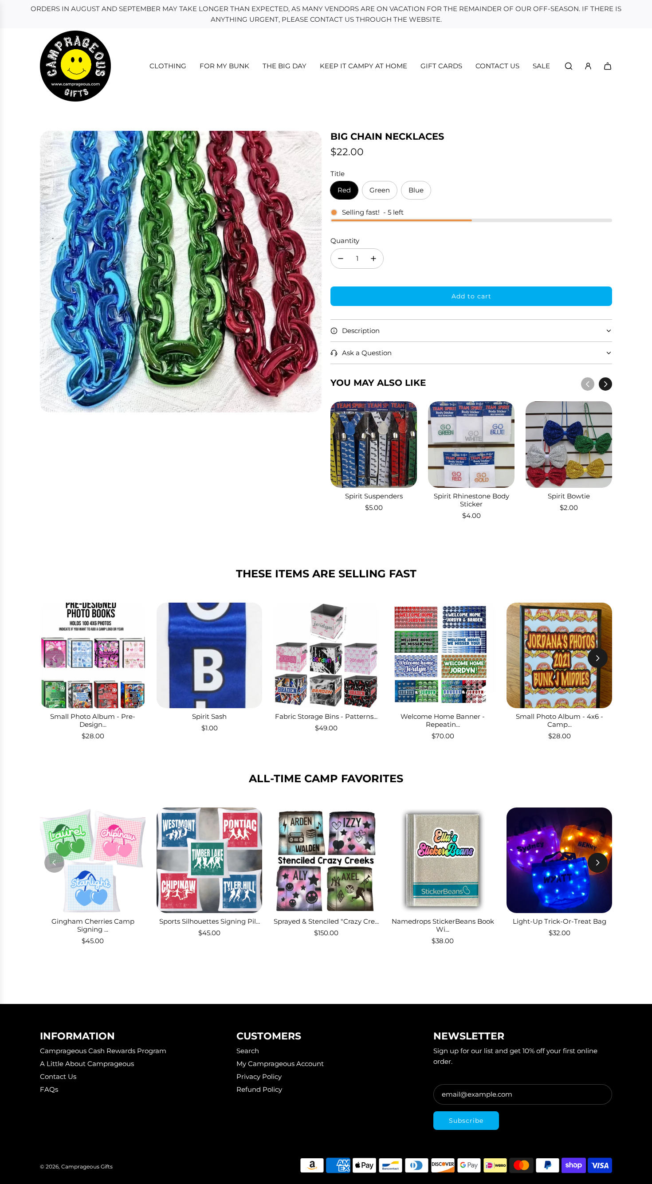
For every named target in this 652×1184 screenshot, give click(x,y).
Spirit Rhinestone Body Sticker (471, 500)
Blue (416, 190)
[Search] (568, 66)
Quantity (344, 240)
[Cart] (607, 66)
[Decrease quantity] (340, 258)
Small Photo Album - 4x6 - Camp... (559, 720)
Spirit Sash (209, 716)
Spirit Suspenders (374, 496)
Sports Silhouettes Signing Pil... (209, 921)
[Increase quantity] (373, 258)
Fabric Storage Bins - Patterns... (326, 716)
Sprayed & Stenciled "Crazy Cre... (326, 921)
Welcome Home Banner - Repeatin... (443, 720)
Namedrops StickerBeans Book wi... (443, 925)
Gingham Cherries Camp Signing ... (92, 925)
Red (344, 190)
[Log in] (588, 66)
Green (379, 190)
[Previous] (587, 384)
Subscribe (466, 1121)
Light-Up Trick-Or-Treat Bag (559, 921)
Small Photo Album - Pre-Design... (92, 720)
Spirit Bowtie (569, 496)
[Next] (605, 384)
